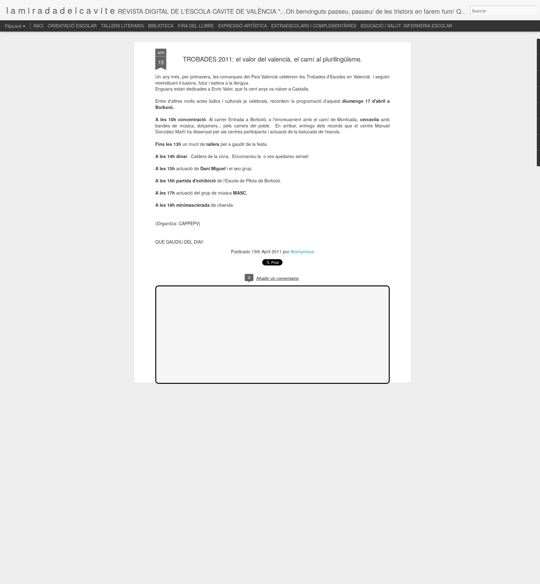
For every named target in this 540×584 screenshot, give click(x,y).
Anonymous (302, 251)
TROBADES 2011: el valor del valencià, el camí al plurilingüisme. (272, 58)
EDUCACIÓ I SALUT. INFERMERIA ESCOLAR (406, 25)
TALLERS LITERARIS (122, 25)
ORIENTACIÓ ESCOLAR (72, 25)
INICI (38, 25)
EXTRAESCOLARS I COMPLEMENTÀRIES (313, 25)
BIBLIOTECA (160, 25)
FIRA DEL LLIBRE (196, 25)
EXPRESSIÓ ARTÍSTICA (242, 25)
